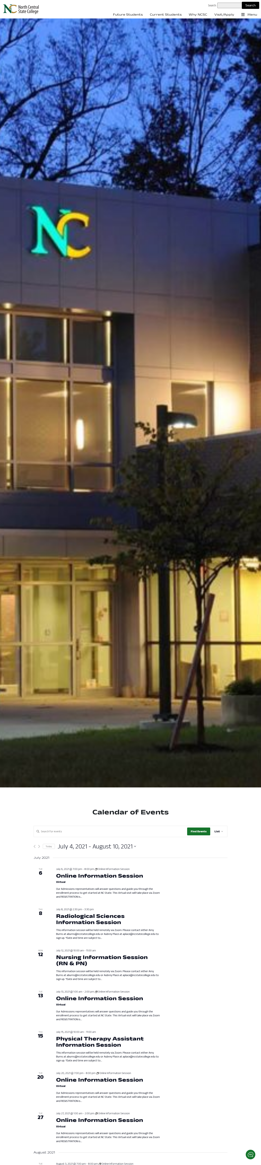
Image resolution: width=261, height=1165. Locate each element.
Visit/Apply (224, 14)
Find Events (199, 831)
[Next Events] (39, 846)
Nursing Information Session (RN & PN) (102, 960)
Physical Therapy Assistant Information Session (100, 1041)
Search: (212, 5)
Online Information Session (99, 875)
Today (49, 846)
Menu (252, 14)
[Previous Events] (35, 846)
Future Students (128, 14)
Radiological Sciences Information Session (90, 919)
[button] (250, 1154)
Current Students (166, 14)
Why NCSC (198, 14)
